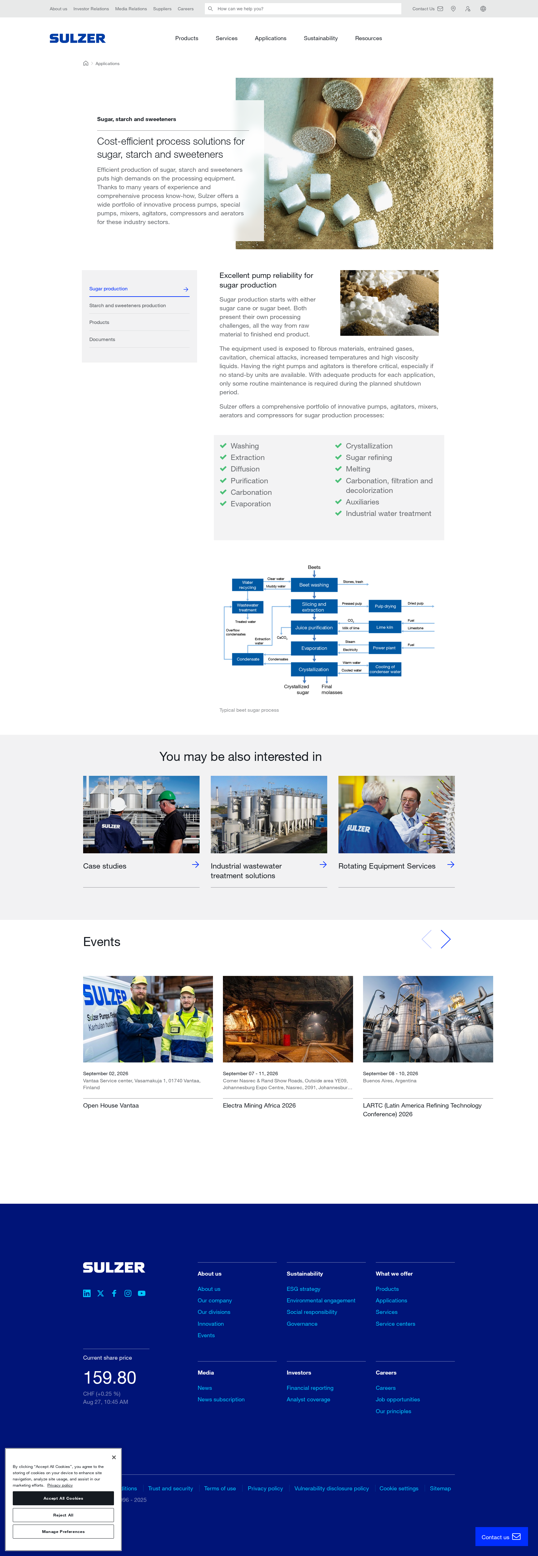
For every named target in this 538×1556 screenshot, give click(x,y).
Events (206, 1335)
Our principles (393, 1411)
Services (227, 38)
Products (186, 38)
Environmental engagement (321, 1300)
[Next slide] (445, 939)
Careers (186, 8)
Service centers (395, 1323)
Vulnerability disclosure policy (332, 1488)
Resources (368, 38)
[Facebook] (114, 1294)
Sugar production (108, 288)
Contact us (496, 1537)
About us (58, 8)
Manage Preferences (63, 1531)
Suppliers (162, 8)
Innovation (211, 1323)
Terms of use (220, 1488)
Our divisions (214, 1311)
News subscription (221, 1399)
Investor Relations (91, 8)
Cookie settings (399, 1488)
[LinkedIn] (87, 1294)
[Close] (114, 1457)
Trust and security (170, 1488)
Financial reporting (310, 1387)
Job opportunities (398, 1399)
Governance (302, 1323)
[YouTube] (141, 1294)
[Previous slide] (427, 939)
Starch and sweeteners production (127, 305)
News (205, 1387)
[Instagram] (128, 1294)
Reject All (63, 1514)
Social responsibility (312, 1311)
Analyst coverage (308, 1399)
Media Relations (131, 8)
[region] (63, 1499)
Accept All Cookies (63, 1498)
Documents (102, 339)
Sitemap (440, 1488)
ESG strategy (303, 1288)
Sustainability (321, 38)
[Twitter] (100, 1294)
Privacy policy (265, 1488)
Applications (270, 38)
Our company (215, 1300)
